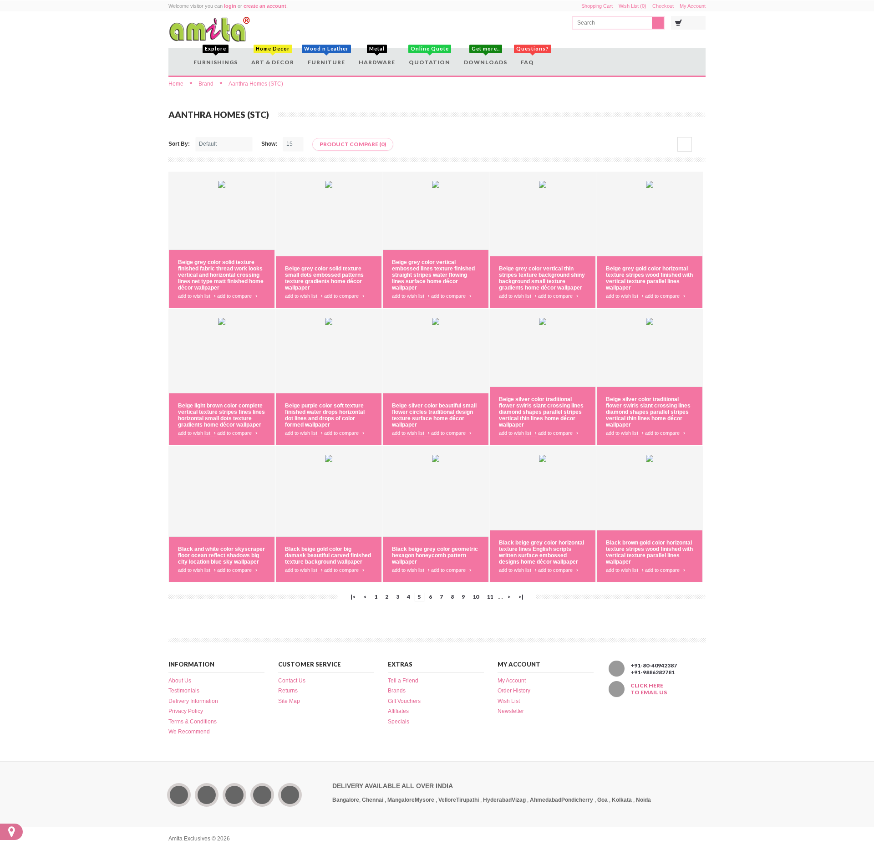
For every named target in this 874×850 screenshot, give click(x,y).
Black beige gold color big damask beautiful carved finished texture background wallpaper (328, 555)
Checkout (663, 6)
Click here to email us (648, 688)
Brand (205, 84)
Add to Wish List (197, 296)
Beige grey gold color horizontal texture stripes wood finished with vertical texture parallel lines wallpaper (649, 278)
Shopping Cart (597, 6)
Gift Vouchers (404, 701)
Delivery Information (193, 701)
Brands (397, 690)
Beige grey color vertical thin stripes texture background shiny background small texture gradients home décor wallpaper (542, 278)
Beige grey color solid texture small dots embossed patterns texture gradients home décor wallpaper (324, 278)
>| (520, 596)
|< (353, 596)
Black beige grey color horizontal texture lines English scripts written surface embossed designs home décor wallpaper (541, 552)
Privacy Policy (185, 711)
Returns (288, 690)
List (699, 144)
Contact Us (291, 680)
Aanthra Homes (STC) (256, 84)
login (230, 6)
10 (476, 596)
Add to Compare (237, 296)
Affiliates (398, 711)
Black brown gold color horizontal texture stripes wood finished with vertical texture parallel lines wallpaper (649, 552)
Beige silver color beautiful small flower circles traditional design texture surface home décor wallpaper (434, 415)
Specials (398, 721)
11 (490, 596)
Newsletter (511, 711)
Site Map (289, 701)
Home (175, 84)
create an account (265, 6)
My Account (693, 6)
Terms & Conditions (192, 721)
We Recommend (189, 731)
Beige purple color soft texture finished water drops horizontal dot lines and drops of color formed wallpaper (325, 415)
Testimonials (183, 690)
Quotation (429, 57)
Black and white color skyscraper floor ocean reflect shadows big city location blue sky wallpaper (221, 555)
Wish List (509, 701)
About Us (179, 680)
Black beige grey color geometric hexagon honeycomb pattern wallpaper (435, 555)
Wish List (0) (632, 6)
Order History (514, 690)
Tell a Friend (403, 680)
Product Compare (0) (353, 144)
